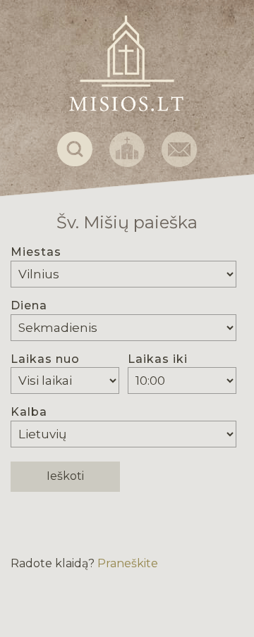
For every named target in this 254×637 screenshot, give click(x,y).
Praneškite (127, 563)
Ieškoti (65, 476)
